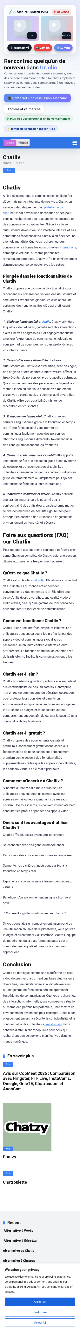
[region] (40, 1297)
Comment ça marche (24, 109)
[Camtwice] (16, 142)
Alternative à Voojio (18, 1230)
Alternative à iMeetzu (20, 1240)
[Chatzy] (40, 1127)
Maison (7, 162)
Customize (40, 1312)
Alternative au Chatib (19, 1251)
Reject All (40, 1322)
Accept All (40, 1301)
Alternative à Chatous (19, 1261)
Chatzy (9, 1156)
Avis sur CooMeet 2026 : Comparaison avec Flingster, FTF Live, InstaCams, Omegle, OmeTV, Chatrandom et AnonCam (39, 1081)
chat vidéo (38, 580)
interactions (68, 247)
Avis (9, 170)
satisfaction (53, 1024)
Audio (46, 321)
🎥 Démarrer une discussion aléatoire (37, 98)
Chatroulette (15, 1182)
